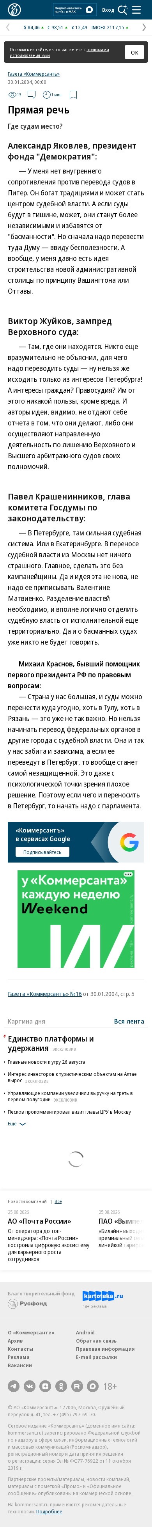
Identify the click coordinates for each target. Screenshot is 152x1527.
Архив (15, 1340)
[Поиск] (123, 10)
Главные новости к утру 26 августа (46, 1061)
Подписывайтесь (42, 852)
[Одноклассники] (61, 1386)
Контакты (20, 1348)
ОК (134, 52)
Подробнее (49, 1511)
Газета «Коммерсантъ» (34, 73)
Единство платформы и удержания (51, 1043)
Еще (12, 1123)
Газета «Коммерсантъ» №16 (45, 993)
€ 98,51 (56, 27)
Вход (108, 9)
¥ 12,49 (79, 27)
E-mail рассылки (96, 1356)
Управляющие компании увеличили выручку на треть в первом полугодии (70, 1096)
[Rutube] (77, 1386)
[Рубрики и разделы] (136, 10)
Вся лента (129, 1021)
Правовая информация (105, 1348)
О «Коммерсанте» (31, 1332)
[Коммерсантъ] (14, 9)
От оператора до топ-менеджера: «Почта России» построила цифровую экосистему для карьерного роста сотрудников (48, 1245)
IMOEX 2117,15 (107, 27)
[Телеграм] (13, 1386)
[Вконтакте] (29, 1386)
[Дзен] (45, 1386)
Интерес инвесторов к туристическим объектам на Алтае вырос (72, 1077)
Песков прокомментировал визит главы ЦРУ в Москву (69, 1111)
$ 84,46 (32, 27)
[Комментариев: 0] (31, 95)
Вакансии (20, 1365)
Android (85, 1332)
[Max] (93, 1386)
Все (58, 1201)
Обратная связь (96, 1340)
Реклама (19, 1356)
